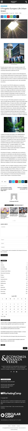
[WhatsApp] (11, 16)
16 (2, 309)
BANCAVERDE (4, 269)
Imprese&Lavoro (6, 4)
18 (10, 309)
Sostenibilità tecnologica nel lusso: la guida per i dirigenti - (11, 331)
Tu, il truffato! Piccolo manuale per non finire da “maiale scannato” (14, 215)
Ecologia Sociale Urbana (5, 271)
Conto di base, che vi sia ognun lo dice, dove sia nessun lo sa (15, 336)
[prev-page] (13, 220)
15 (25, 306)
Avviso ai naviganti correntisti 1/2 (22, 188)
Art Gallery (3, 267)
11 (10, 306)
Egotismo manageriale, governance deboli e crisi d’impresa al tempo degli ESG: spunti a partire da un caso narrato (5, 216)
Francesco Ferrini (5, 13)
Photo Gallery (3, 289)
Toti (1, 327)
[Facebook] (2, 16)
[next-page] (14, 220)
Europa (2, 275)
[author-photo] (14, 197)
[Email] (17, 16)
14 (21, 306)
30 (2, 314)
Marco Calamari (3, 339)
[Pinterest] (8, 16)
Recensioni (3, 291)
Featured (2, 277)
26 (14, 311)
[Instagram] (14, 371)
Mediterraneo (3, 283)
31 (6, 314)
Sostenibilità (3, 293)
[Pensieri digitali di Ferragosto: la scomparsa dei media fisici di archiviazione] (23, 210)
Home (2, 4)
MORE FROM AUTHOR (18, 205)
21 (21, 309)
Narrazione (3, 287)
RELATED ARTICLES (9, 205)
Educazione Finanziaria (14, 213)
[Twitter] (5, 16)
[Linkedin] (14, 16)
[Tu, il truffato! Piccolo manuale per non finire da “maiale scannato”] (14, 210)
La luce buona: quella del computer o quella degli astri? (6, 189)
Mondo (2, 285)
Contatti (18, 425)
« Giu (2, 316)
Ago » (5, 316)
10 (6, 306)
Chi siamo (13, 425)
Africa (2, 262)
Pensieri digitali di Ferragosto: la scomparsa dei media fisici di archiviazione (23, 215)
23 (2, 311)
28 (21, 311)
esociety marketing (14, 429)
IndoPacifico (3, 281)
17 (6, 309)
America (2, 264)
